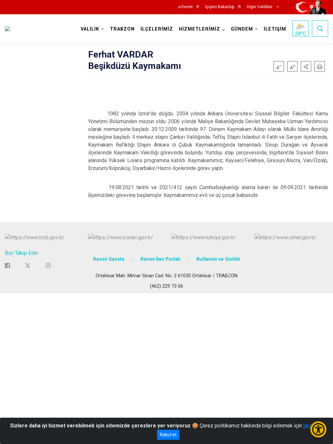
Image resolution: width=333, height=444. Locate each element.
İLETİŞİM (275, 29)
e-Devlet (185, 7)
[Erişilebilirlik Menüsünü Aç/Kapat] (318, 429)
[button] (306, 66)
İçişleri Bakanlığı (219, 7)
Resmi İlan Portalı (160, 259)
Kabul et (168, 434)
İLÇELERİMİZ (156, 29)
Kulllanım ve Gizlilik (218, 259)
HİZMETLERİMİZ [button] (199, 29)
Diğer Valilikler (260, 7)
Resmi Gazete (109, 259)
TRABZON (122, 29)
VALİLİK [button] (90, 29)
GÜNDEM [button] (242, 29)
